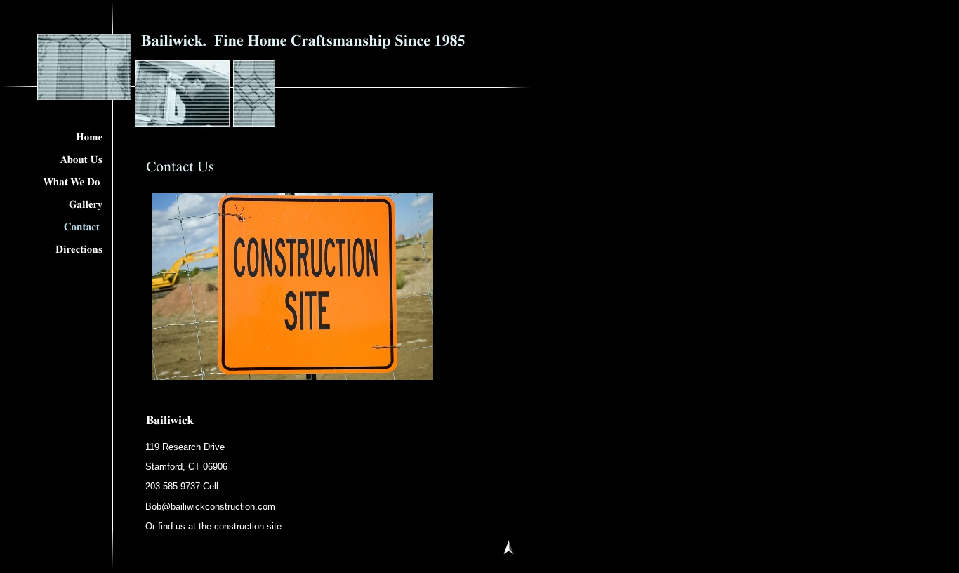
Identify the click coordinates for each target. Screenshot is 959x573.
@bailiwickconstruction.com (218, 506)
